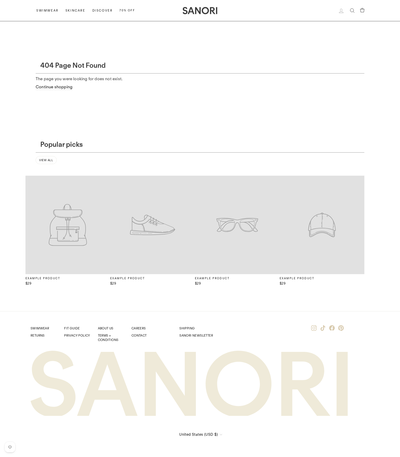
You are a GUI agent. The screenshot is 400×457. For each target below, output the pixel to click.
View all (46, 160)
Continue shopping (54, 86)
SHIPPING (187, 328)
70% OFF (127, 10)
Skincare (75, 10)
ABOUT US (105, 328)
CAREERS (138, 328)
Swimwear (47, 10)
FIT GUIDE (72, 328)
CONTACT (139, 335)
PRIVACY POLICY (77, 335)
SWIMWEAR (40, 328)
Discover (102, 10)
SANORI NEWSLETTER (196, 335)
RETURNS (38, 335)
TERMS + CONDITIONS (108, 338)
